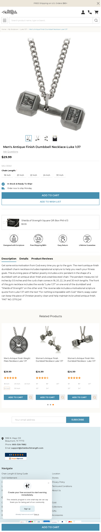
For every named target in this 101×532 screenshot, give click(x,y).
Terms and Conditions (62, 486)
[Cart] (96, 12)
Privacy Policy (58, 482)
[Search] (96, 20)
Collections (57, 507)
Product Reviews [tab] (42, 258)
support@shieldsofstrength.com (27, 448)
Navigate (7, 468)
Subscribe (77, 419)
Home (4, 29)
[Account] (83, 12)
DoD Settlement (9, 478)
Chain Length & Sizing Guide (15, 473)
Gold (54, 502)
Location (56, 473)
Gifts (54, 511)
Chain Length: (9, 170)
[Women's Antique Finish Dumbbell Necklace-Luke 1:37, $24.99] (50, 340)
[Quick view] (30, 397)
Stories (55, 478)
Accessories (57, 515)
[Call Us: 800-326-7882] (90, 12)
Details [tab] (23, 258)
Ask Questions (10, 151)
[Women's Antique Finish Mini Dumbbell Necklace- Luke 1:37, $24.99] (82, 340)
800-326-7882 (19, 444)
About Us (56, 490)
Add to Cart (50, 195)
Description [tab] (9, 258)
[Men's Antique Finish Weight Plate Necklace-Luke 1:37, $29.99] (18, 340)
